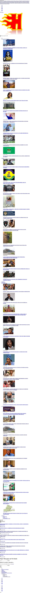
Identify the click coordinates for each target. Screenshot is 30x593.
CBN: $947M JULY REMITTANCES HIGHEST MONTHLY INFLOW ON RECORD (14, 542)
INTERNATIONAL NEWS (6, 518)
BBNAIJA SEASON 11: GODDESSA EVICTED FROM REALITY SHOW (15, 63)
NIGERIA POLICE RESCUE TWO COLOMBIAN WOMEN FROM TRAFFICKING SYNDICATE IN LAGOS (14, 447)
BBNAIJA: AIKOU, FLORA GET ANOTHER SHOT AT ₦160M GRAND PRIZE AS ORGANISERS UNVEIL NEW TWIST (16, 79)
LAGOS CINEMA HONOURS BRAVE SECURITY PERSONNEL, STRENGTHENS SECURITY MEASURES (14, 257)
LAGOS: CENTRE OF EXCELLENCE (7, 406)
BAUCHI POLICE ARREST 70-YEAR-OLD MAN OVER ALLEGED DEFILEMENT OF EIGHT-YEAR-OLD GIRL (14, 230)
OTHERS (3, 515)
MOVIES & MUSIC (4, 283)
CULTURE (3, 281)
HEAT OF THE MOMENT (5, 569)
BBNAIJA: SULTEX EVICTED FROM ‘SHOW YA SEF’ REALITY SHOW (15, 100)
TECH (4, 517)
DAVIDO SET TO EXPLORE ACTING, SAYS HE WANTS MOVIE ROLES (15, 404)
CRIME (3, 158)
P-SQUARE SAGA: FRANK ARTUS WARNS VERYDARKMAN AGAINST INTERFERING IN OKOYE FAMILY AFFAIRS (15, 379)
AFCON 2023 (5, 516)
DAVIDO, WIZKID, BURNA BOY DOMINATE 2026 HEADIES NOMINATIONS (16, 291)
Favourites (2, 12)
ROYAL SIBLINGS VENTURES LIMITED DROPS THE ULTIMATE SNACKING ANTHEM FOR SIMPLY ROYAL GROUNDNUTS (14, 414)
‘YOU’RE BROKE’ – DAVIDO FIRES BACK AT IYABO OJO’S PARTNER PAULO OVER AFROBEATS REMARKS (15, 389)
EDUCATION (3, 282)
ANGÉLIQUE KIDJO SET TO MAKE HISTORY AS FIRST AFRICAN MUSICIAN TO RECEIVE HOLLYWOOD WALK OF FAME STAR (15, 314)
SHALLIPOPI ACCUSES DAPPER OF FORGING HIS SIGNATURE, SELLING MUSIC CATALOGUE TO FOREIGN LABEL (16, 325)
